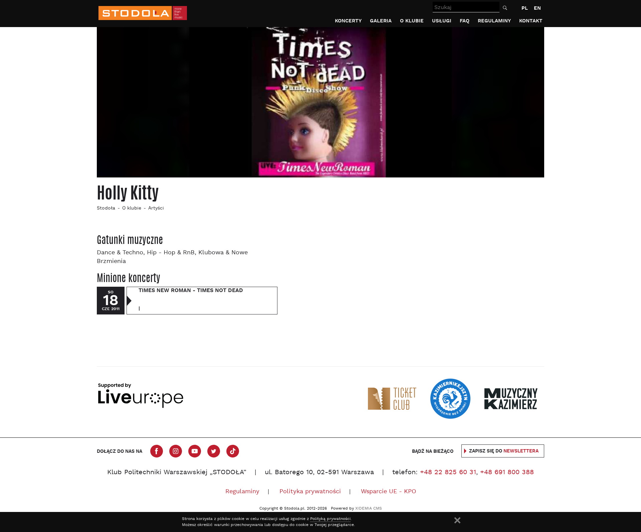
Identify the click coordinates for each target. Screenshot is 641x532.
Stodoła (106, 208)
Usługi (441, 21)
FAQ (464, 21)
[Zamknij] (457, 520)
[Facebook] (156, 451)
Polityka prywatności (310, 492)
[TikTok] (232, 451)
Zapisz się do (504, 451)
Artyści (156, 208)
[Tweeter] (213, 451)
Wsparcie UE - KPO (388, 492)
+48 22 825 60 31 (448, 472)
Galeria (381, 21)
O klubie (412, 21)
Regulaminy (494, 21)
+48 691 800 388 (507, 472)
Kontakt (531, 21)
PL (524, 8)
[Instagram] (175, 451)
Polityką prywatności (330, 519)
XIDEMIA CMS (368, 508)
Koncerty (348, 21)
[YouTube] (194, 451)
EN (537, 8)
